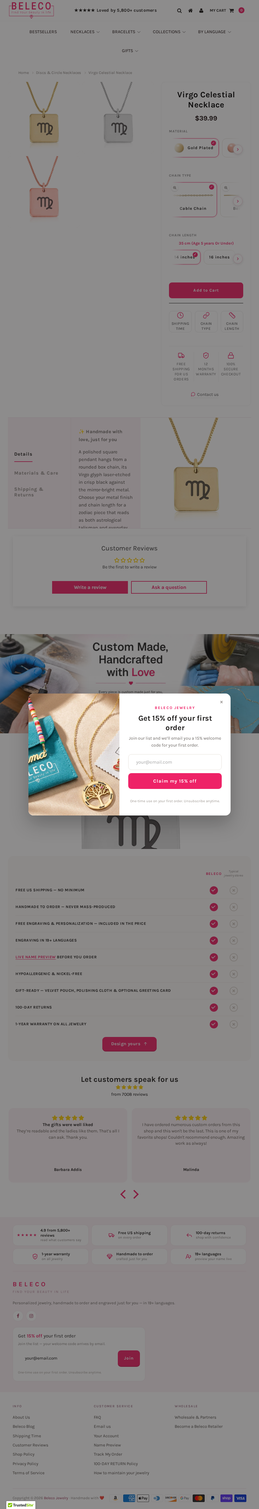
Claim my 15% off (175, 781)
